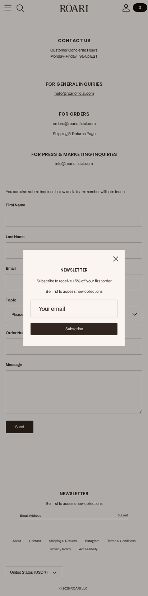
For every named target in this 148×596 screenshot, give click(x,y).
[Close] (116, 259)
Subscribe (74, 329)
